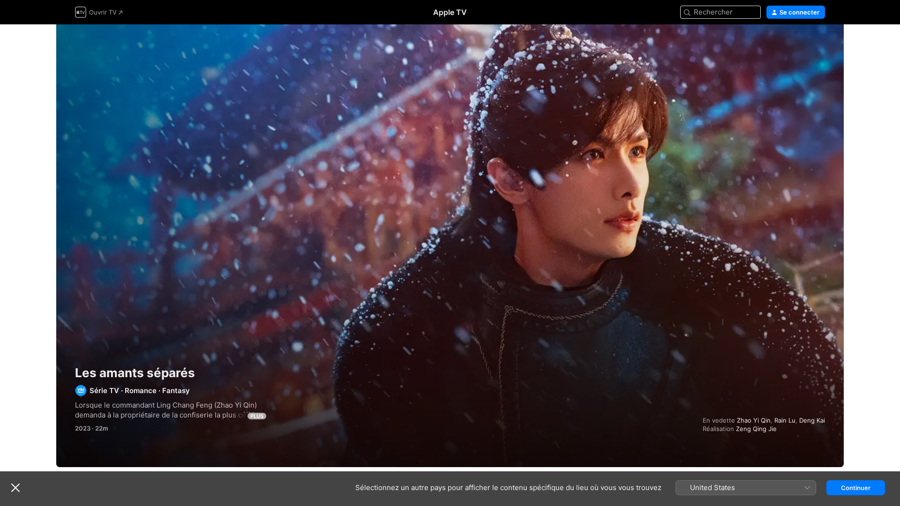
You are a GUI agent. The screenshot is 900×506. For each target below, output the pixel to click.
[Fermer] (15, 488)
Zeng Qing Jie (756, 428)
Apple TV (450, 12)
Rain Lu (784, 420)
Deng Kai (812, 420)
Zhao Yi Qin (754, 420)
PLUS (256, 416)
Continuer (855, 487)
